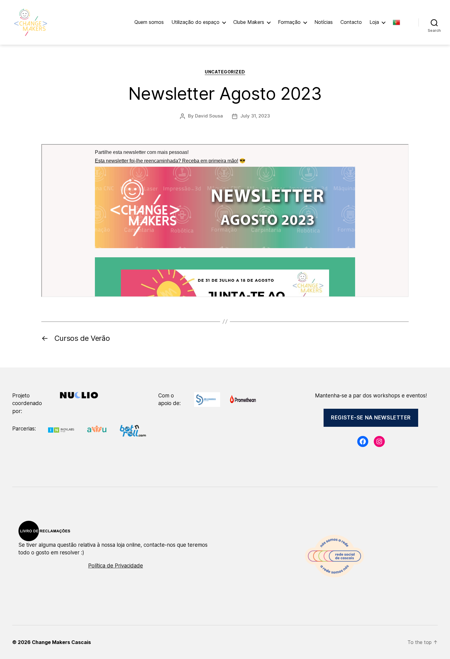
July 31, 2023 (255, 116)
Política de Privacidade (115, 566)
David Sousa (209, 116)
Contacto (351, 22)
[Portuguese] (399, 22)
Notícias (323, 22)
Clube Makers (248, 22)
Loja (374, 22)
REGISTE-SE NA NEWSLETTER (371, 418)
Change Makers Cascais (61, 642)
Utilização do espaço (195, 22)
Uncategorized (225, 71)
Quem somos (149, 22)
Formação (289, 22)
